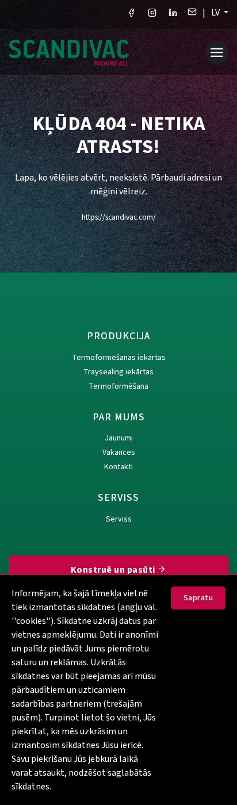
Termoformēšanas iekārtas (119, 357)
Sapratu (198, 598)
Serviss (119, 519)
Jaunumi (119, 438)
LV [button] (216, 12)
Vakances (118, 452)
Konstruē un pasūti (114, 570)
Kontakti (118, 467)
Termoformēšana (118, 386)
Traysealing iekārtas (118, 372)
